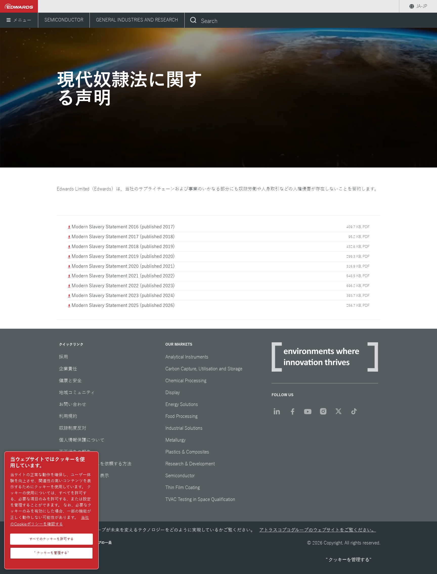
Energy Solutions (181, 404)
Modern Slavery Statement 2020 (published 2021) (123, 266)
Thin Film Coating (182, 487)
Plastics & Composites (187, 452)
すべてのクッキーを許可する (51, 539)
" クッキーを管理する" (348, 559)
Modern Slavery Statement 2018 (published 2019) (123, 246)
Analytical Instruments (186, 357)
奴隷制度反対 (72, 428)
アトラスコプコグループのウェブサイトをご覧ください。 (317, 530)
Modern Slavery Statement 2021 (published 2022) (123, 275)
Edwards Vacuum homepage (19, 6)
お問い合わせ (72, 404)
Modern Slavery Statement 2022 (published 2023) (123, 285)
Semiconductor (180, 475)
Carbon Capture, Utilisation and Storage (203, 368)
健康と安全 (70, 380)
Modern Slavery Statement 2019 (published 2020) (123, 256)
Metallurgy (175, 440)
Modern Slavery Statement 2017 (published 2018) (123, 236)
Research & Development (190, 463)
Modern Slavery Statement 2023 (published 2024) (123, 295)
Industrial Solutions (184, 428)
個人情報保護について (81, 440)
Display (172, 392)
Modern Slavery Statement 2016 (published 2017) (123, 226)
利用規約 (68, 416)
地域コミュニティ (77, 392)
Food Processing (181, 416)
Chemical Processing (185, 380)
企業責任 (68, 368)
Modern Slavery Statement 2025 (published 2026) (123, 305)
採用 (63, 357)
